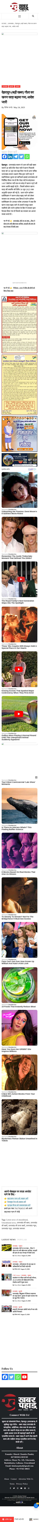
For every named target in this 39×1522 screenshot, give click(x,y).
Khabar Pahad (22, 1496)
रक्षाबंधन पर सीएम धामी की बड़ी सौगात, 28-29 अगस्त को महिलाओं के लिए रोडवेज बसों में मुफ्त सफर (24, 1280)
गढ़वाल (17, 86)
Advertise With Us (26, 1479)
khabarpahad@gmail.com (22, 1466)
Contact (14, 1479)
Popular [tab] (22, 1240)
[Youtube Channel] (24, 1377)
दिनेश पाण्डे (8, 107)
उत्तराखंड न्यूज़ (7, 1228)
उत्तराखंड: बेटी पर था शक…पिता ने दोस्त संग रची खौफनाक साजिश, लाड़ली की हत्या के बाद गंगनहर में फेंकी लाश (25, 1250)
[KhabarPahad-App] (19, 132)
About (6, 1479)
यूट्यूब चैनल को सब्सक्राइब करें (18, 1205)
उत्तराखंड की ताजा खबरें (16, 1226)
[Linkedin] (10, 156)
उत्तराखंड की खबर (23, 1223)
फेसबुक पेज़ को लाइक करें (16, 1202)
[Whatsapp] (27, 156)
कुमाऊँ (11, 86)
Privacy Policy (22, 1484)
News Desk (18, 1255)
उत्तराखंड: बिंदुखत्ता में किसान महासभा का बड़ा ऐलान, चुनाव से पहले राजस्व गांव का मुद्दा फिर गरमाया (25, 1296)
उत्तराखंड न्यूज (31, 1226)
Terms (12, 1484)
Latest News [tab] (8, 1240)
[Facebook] (4, 156)
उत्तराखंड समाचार (19, 1228)
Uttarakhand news (9, 1223)
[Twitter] (21, 156)
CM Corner (16, 1275)
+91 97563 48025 (23, 1469)
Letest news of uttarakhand (17, 1220)
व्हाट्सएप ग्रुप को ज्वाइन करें (17, 1198)
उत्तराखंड (5, 86)
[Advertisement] (19, 1164)
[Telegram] (15, 156)
